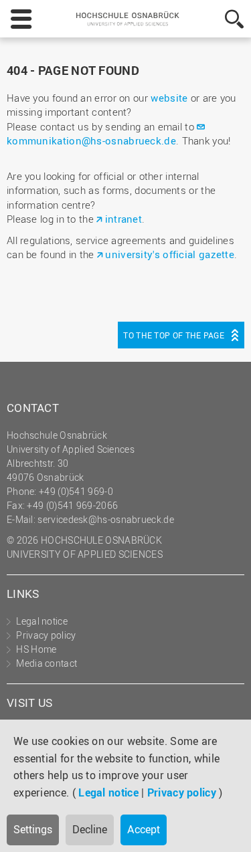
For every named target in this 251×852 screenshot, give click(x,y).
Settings (32, 829)
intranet (123, 218)
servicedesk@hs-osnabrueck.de (105, 519)
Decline (89, 829)
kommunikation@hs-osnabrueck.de (91, 140)
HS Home (36, 649)
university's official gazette (169, 254)
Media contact (46, 663)
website (169, 97)
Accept (143, 829)
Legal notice (108, 792)
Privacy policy (181, 792)
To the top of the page (173, 335)
